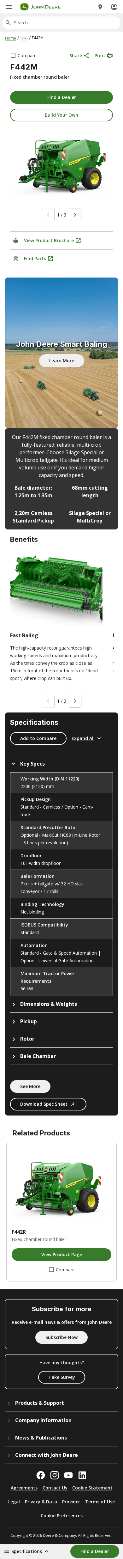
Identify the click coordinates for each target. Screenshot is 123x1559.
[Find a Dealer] (100, 7)
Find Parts (35, 258)
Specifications (26, 1551)
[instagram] (54, 1475)
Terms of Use (100, 1502)
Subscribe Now (61, 1337)
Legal (14, 1502)
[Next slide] (75, 215)
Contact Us (55, 1488)
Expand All (83, 738)
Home (10, 38)
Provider (71, 1502)
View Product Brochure (49, 240)
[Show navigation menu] (9, 7)
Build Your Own (61, 115)
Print (100, 55)
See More (30, 1086)
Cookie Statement (92, 1488)
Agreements (24, 1488)
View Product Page (61, 1254)
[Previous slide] (48, 215)
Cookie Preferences (62, 1516)
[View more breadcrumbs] (24, 38)
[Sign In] (114, 7)
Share (75, 55)
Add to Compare (38, 738)
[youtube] (68, 1475)
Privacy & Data (41, 1502)
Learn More (61, 361)
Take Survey (61, 1377)
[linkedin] (82, 1475)
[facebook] (40, 1475)
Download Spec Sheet (43, 1104)
